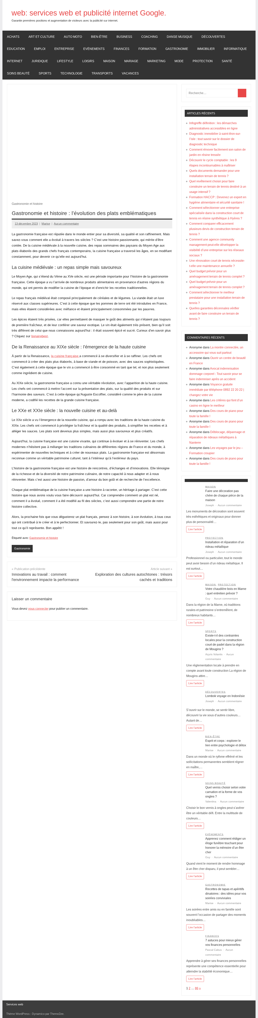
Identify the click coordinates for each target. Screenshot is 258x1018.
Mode (179, 61)
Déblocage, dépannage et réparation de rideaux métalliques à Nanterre (217, 437)
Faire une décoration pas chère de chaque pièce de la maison (224, 495)
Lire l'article (195, 529)
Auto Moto (73, 36)
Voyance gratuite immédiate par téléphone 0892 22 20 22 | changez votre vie (216, 390)
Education (16, 48)
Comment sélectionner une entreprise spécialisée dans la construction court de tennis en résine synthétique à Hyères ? (216, 213)
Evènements (94, 48)
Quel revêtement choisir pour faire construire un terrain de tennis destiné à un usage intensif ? (217, 186)
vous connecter (38, 608)
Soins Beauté (18, 73)
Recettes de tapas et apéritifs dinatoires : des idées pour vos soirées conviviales (225, 893)
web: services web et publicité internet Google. (89, 13)
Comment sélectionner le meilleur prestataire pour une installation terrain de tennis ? (217, 298)
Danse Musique (179, 36)
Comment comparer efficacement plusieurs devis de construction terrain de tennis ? (216, 229)
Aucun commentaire (66, 223)
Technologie (71, 73)
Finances (121, 48)
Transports (102, 73)
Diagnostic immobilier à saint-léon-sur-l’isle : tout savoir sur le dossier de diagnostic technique (215, 139)
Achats (13, 36)
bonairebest (39, 336)
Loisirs (88, 61)
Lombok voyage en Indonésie (225, 696)
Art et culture (42, 36)
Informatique (235, 48)
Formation (147, 48)
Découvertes (213, 36)
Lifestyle (65, 61)
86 (196, 988)
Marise (46, 223)
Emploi (39, 48)
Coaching (149, 36)
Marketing (156, 61)
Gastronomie (176, 48)
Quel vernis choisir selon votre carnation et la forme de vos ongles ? (225, 792)
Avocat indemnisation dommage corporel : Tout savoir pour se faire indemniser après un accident (215, 374)
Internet (14, 61)
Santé (227, 61)
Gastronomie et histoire (43, 537)
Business (124, 36)
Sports (45, 73)
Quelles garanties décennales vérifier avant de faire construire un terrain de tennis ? (214, 313)
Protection (203, 61)
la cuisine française (65, 356)
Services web (14, 1004)
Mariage (131, 61)
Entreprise (64, 48)
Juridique (40, 61)
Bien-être (99, 36)
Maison (109, 61)
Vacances (130, 73)
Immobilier (206, 48)
